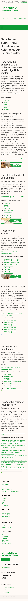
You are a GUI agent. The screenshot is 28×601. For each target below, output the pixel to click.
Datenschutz (7, 590)
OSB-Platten (7, 203)
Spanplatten (7, 205)
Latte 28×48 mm (8, 269)
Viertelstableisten (8, 376)
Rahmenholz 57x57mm (10, 329)
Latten (5, 104)
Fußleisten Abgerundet (10, 388)
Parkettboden (5, 486)
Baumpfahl (5, 536)
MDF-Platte (7, 207)
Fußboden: (6, 481)
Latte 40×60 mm (8, 267)
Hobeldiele (9, 8)
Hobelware (6, 100)
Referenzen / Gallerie (9, 587)
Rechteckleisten (8, 378)
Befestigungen (6, 516)
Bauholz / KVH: (7, 522)
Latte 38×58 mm (8, 271)
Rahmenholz (7, 106)
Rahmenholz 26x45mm (10, 320)
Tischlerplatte (7, 215)
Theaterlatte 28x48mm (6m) (11, 259)
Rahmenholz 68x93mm (10, 333)
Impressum (7, 592)
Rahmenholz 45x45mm (10, 326)
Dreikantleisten (8, 383)
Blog (6, 589)
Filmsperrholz (7, 217)
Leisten (5, 107)
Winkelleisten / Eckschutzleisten (12, 381)
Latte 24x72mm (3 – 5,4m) (11, 264)
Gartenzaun (5, 538)
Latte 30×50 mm (8, 266)
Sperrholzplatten (8, 210)
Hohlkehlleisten (8, 380)
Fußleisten (5, 487)
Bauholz (4, 525)
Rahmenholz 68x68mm (10, 331)
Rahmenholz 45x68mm (10, 327)
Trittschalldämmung (7, 489)
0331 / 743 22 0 (22, 18)
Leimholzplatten (8, 214)
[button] (2, 27)
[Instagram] (22, 28)
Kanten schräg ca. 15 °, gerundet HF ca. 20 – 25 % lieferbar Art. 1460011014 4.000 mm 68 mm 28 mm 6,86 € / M (14, 454)
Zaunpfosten (5, 540)
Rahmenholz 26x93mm (10, 322)
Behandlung (5, 518)
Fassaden (6, 109)
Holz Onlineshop (24, 2)
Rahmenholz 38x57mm (10, 324)
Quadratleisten (7, 374)
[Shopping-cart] (25, 28)
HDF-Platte (7, 208)
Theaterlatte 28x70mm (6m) (11, 262)
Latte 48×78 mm (8, 273)
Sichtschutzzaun (6, 543)
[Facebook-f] (20, 28)
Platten (5, 102)
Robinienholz (5, 542)
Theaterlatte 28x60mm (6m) (11, 261)
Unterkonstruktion (6, 514)
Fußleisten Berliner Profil (10, 385)
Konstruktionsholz (6, 527)
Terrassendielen (6, 513)
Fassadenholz (5, 505)
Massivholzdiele (6, 484)
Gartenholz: (6, 531)
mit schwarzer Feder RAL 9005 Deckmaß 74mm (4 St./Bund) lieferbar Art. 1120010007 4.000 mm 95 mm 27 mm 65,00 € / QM (14, 443)
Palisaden (4, 535)
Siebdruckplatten (8, 212)
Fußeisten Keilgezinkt (9, 386)
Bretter (4, 502)
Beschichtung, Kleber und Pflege (10, 491)
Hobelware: (6, 495)
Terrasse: (5, 510)
